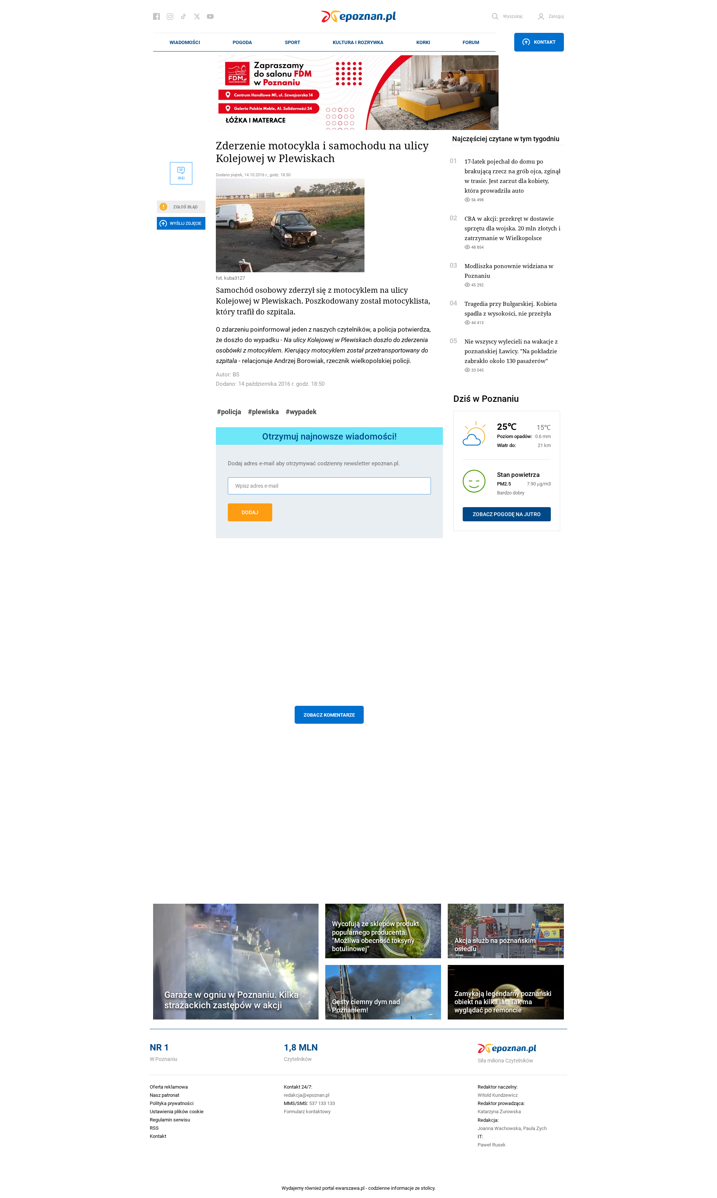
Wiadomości (185, 42)
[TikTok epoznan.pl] (183, 16)
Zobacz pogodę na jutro (507, 514)
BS (236, 374)
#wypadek (301, 411)
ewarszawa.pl (349, 1188)
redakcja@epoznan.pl (306, 1095)
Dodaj (250, 512)
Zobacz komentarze (329, 715)
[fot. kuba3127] (329, 225)
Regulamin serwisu (170, 1120)
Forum (471, 42)
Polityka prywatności (171, 1103)
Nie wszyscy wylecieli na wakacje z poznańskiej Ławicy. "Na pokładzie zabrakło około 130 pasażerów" (511, 351)
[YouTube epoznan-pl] (210, 16)
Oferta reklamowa (169, 1087)
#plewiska (263, 411)
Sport (292, 42)
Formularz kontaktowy (307, 1111)
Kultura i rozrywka (358, 42)
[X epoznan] (196, 16)
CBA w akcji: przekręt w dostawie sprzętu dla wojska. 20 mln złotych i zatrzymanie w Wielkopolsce (513, 228)
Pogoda (242, 42)
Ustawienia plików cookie (177, 1111)
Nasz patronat (164, 1095)
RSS (154, 1128)
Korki (423, 42)
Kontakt (545, 42)
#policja (229, 411)
